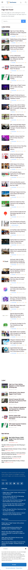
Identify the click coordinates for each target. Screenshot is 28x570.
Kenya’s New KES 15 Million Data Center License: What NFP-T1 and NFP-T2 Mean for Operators (13, 533)
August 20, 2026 (14, 226)
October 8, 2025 (9, 450)
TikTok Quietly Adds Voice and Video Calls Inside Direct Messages (18, 289)
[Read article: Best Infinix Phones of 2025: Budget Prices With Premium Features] (5, 439)
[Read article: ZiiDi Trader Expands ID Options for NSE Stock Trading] (5, 77)
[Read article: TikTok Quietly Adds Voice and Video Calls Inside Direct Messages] (5, 289)
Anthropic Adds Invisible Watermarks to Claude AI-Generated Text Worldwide (17, 261)
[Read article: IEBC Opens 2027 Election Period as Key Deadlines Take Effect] (5, 116)
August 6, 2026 (21, 328)
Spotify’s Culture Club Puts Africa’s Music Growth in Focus (17, 137)
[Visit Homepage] (11, 2)
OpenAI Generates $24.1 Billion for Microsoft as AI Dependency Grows (17, 315)
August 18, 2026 (21, 177)
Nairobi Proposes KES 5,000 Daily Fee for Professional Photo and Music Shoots (17, 47)
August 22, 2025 (17, 458)
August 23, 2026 (20, 62)
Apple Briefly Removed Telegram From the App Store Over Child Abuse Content (18, 349)
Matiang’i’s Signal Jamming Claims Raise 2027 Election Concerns (17, 193)
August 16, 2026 (21, 216)
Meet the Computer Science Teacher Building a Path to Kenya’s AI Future (17, 271)
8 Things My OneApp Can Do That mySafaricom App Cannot (18, 325)
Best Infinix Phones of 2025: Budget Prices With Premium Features (16, 439)
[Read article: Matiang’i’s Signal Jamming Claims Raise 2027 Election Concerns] (5, 194)
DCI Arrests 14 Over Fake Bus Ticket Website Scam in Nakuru (18, 147)
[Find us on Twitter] (6, 483)
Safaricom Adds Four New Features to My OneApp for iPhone (17, 203)
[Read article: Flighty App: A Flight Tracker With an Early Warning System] (5, 87)
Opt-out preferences (10, 568)
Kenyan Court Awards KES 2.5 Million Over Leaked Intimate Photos (18, 251)
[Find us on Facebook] (3, 483)
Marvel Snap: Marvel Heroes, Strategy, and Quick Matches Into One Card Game (18, 298)
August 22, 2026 (21, 70)
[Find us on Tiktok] (21, 483)
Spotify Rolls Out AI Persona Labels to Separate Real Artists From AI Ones (18, 241)
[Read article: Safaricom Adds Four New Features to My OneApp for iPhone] (5, 204)
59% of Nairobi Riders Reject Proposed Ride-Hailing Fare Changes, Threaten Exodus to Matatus (14, 543)
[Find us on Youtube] (14, 483)
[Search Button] (25, 2)
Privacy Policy (19, 568)
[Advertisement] (14, 366)
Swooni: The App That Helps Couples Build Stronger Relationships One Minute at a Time (14, 505)
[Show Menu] (2, 2)
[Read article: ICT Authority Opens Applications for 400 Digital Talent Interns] (5, 174)
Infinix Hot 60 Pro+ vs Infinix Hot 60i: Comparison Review (11, 457)
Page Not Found (9, 7)
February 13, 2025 (9, 462)
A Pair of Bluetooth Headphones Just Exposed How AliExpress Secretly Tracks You (17, 409)
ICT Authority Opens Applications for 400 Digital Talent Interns (17, 173)
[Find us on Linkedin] (17, 483)
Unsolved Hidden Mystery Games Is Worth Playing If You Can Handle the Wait (14, 513)
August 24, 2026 (20, 36)
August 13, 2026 (21, 282)
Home (3, 7)
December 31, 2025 (14, 442)
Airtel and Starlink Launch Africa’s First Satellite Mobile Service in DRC (18, 183)
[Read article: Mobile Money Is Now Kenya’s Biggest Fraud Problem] (5, 41)
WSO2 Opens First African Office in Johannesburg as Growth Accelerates (17, 165)
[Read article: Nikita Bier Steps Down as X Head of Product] (5, 307)
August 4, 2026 (21, 353)
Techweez (13, 36)
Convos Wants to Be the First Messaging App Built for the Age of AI (18, 213)
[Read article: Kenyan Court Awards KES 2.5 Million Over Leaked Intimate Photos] (5, 251)
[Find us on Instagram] (10, 483)
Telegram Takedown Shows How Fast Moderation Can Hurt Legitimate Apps (17, 341)
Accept (14, 564)
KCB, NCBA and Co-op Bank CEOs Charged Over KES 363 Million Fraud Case (18, 333)
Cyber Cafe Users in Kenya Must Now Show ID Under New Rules (17, 279)
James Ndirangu (14, 225)
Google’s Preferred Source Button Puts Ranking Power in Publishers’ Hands (18, 96)
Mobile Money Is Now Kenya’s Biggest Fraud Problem (17, 393)
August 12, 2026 (21, 254)
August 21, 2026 (21, 80)
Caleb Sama (13, 302)
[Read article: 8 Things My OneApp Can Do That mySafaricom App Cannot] (5, 325)
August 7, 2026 (21, 302)
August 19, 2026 (21, 141)
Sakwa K (13, 111)
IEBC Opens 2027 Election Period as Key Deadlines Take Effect (18, 116)
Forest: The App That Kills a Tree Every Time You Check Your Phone (14, 509)
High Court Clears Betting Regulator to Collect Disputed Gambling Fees (18, 32)
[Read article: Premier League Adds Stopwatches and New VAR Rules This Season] (5, 67)
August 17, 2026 (21, 197)
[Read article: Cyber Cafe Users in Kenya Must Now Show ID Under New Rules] (5, 279)
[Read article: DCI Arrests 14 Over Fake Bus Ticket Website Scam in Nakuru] (5, 148)
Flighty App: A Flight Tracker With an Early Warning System (18, 86)
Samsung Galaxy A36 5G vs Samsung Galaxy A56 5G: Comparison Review (13, 453)
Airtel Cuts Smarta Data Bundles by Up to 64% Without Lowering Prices (16, 155)
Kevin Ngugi (13, 70)
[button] (25, 548)
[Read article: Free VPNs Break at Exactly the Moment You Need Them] (5, 223)
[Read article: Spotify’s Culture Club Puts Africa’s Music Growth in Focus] (5, 138)
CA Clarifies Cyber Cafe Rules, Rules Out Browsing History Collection (18, 231)
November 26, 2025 (10, 446)
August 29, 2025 (21, 454)
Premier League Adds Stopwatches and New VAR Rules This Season (17, 67)
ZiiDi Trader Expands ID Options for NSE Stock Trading (16, 77)
